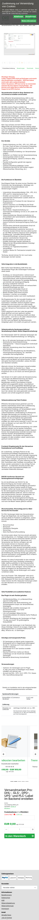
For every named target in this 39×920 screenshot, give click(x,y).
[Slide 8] (19, 63)
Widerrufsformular (7, 906)
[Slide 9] (22, 63)
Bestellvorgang (6, 895)
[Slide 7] (17, 63)
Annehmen (30, 16)
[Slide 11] (26, 63)
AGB (2, 900)
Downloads (30, 68)
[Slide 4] (10, 63)
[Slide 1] (2, 63)
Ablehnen (18, 16)
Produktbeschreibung (8, 68)
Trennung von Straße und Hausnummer (19, 762)
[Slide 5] (12, 63)
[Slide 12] (29, 63)
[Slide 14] (34, 63)
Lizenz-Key (8, 814)
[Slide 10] (24, 63)
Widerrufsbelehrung (8, 903)
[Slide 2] (5, 63)
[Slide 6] (14, 63)
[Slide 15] (36, 63)
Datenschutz (5, 898)
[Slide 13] (31, 63)
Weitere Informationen (29, 21)
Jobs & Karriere (6, 918)
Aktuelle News (6, 915)
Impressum (5, 908)
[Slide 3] (7, 63)
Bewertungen (21, 68)
